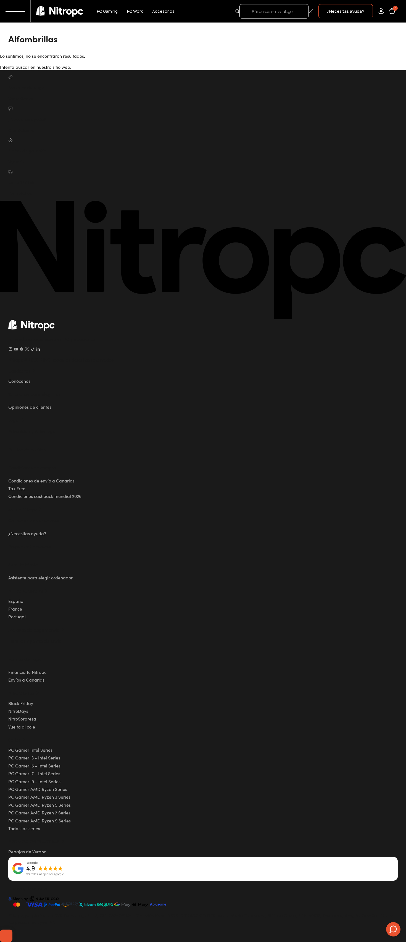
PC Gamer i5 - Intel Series (34, 765)
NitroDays (18, 711)
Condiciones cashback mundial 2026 (44, 496)
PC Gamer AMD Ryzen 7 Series (39, 812)
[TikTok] (32, 349)
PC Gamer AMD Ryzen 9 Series (39, 820)
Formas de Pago (24, 659)
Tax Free (16, 488)
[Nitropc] (59, 11)
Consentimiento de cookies (6, 935)
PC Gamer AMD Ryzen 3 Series (39, 797)
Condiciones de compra (32, 468)
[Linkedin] (38, 349)
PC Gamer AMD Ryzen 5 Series (39, 805)
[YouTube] (16, 349)
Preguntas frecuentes (29, 546)
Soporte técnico (23, 564)
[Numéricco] (33, 900)
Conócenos (19, 381)
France (15, 609)
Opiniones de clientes (29, 407)
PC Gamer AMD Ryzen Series (37, 789)
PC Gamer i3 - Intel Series (34, 757)
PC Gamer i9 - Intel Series (34, 781)
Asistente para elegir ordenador (40, 577)
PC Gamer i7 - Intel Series (34, 773)
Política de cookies (27, 449)
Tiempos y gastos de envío (34, 641)
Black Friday (20, 703)
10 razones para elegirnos (34, 394)
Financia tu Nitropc (27, 672)
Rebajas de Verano (27, 851)
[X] (27, 349)
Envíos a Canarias (26, 680)
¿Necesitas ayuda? (27, 533)
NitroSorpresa (22, 719)
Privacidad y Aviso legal (32, 431)
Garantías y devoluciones (33, 520)
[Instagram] (10, 349)
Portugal (17, 616)
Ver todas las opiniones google (45, 874)
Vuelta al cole (21, 727)
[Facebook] (21, 349)
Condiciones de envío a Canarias (41, 480)
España (15, 601)
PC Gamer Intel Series (30, 750)
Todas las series (24, 828)
